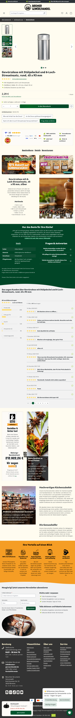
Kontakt (29, 663)
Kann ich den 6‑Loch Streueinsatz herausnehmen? (20, 121)
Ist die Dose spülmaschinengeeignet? (38, 116)
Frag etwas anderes (48, 121)
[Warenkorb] (71, 13)
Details (38, 150)
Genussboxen (64, 656)
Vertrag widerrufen (33, 666)
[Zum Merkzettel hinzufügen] (71, 106)
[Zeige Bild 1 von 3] (41, 67)
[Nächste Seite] (45, 403)
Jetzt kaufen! (21, 713)
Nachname (24, 600)
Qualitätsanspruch (49, 658)
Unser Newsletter (65, 663)
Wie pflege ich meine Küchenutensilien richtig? (54, 255)
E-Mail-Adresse (7, 593)
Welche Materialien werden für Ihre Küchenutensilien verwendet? (54, 249)
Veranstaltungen (49, 656)
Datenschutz (30, 652)
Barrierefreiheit (31, 654)
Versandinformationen (34, 659)
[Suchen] (44, 13)
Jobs (45, 668)
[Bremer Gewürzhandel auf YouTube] (21, 692)
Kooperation (47, 665)
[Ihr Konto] (66, 13)
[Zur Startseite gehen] (37, 7)
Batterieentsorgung (33, 661)
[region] (37, 46)
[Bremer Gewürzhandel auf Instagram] (10, 692)
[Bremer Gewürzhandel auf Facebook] (6, 692)
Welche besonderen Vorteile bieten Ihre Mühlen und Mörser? (54, 261)
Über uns (46, 647)
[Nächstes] (71, 47)
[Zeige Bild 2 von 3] (43, 67)
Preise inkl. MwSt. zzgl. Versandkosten (11, 96)
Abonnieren (31, 608)
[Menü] (4, 13)
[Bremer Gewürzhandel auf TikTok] (14, 692)
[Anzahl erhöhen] (17, 106)
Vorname (4, 600)
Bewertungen (47, 150)
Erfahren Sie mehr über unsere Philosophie (37, 238)
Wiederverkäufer (65, 652)
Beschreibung (27, 150)
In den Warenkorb (44, 106)
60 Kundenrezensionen (19, 79)
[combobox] (26, 13)
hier (16, 476)
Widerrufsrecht (31, 657)
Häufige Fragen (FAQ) (33, 668)
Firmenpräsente (65, 654)
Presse (46, 663)
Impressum (30, 647)
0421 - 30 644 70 (12, 652)
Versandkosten (33, 710)
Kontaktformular (11, 671)
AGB (28, 650)
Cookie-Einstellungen (33, 670)
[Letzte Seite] (47, 403)
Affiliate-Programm (66, 665)
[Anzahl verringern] (3, 106)
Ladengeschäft (48, 654)
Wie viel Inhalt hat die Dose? (12, 116)
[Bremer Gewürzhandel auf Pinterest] (18, 692)
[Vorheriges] (15, 47)
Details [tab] (18, 243)
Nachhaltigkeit (48, 661)
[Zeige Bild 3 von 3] (45, 67)
